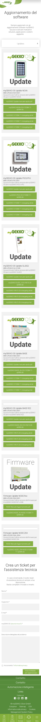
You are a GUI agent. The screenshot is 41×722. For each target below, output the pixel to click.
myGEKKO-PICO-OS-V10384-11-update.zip (20, 196)
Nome (4, 591)
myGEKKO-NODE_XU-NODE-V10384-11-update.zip (20, 514)
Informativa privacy (20, 665)
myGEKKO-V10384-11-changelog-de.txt (19, 115)
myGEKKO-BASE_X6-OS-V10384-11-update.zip (20, 371)
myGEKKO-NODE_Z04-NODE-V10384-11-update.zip (20, 551)
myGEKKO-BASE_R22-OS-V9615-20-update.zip (20, 426)
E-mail (4, 613)
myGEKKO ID (12, 624)
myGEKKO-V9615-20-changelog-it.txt (18, 302)
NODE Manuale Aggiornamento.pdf (18, 507)
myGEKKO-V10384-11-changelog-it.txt (19, 127)
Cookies (32, 709)
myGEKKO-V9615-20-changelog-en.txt (19, 296)
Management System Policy (21, 712)
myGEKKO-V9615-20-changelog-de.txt (19, 290)
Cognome (5, 602)
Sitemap (22, 707)
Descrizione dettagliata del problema (14, 634)
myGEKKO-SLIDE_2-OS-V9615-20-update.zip (20, 284)
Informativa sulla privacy (17, 709)
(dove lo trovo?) (16, 624)
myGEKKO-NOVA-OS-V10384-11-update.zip (20, 108)
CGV (30, 707)
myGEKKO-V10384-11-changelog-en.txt (19, 121)
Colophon (13, 707)
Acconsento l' (15, 665)
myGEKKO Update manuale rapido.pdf (19, 101)
